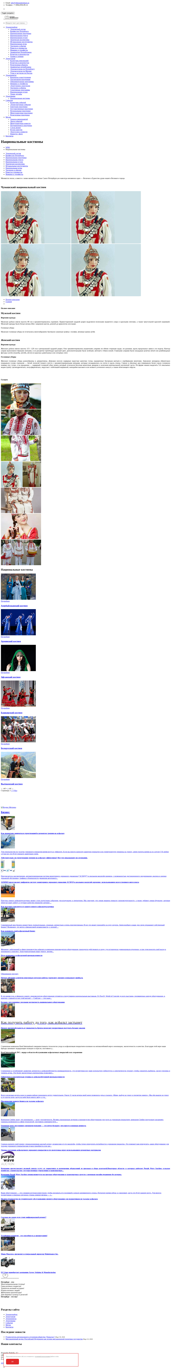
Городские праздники (18, 107)
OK (12, 1362)
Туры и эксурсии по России (21, 73)
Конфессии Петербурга (19, 31)
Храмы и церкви (16, 56)
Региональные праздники (20, 111)
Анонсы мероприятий (19, 119)
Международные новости (20, 123)
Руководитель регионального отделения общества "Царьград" (30, 1337)
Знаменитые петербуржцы (20, 67)
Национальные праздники (20, 33)
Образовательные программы (22, 82)
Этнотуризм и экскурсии (20, 86)
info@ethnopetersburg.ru (20, 3)
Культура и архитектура (19, 54)
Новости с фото (16, 134)
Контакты (9, 136)
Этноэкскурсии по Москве (21, 71)
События (9, 100)
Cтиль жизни (15, 128)
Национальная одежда (19, 36)
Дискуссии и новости (18, 132)
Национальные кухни (19, 38)
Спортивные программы (20, 90)
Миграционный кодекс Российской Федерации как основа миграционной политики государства (44, 1339)
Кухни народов (16, 130)
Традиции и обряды (18, 88)
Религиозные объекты (19, 65)
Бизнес (5, 812)
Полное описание (13, 300)
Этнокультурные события (20, 105)
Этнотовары (10, 96)
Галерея (9, 302)
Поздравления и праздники (21, 126)
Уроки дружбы (16, 94)
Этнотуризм (10, 59)
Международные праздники (21, 113)
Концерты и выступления (20, 77)
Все (15, 791)
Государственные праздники (21, 109)
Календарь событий (18, 102)
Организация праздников (20, 79)
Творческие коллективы (19, 40)
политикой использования (42, 1356)
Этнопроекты (11, 75)
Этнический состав (18, 29)
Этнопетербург (12, 27)
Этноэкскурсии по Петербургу (22, 69)
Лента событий (16, 121)
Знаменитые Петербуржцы (21, 52)
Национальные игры (18, 44)
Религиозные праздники (20, 115)
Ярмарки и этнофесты (19, 50)
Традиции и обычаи (18, 46)
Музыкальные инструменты (21, 42)
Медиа (8, 117)
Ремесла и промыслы (18, 48)
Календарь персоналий (19, 61)
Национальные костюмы (20, 98)
